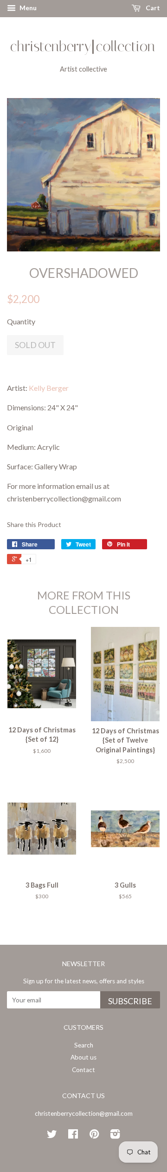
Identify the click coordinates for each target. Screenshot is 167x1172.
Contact (83, 1069)
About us (83, 1057)
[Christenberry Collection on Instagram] (115, 1135)
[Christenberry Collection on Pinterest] (94, 1135)
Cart (152, 8)
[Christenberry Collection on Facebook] (73, 1135)
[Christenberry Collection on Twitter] (52, 1135)
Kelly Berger (49, 387)
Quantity (21, 321)
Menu (27, 8)
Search (83, 1045)
